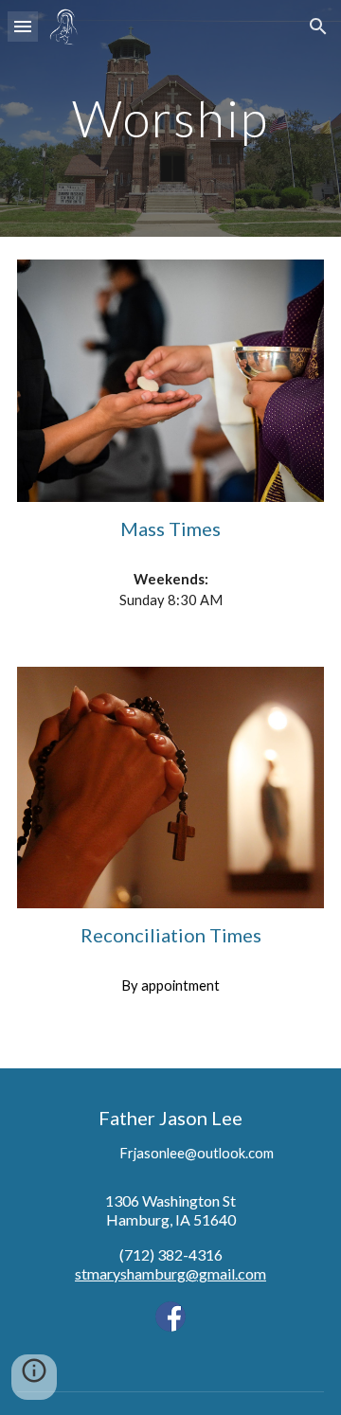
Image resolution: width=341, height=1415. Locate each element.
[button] (22, 26)
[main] (170, 118)
